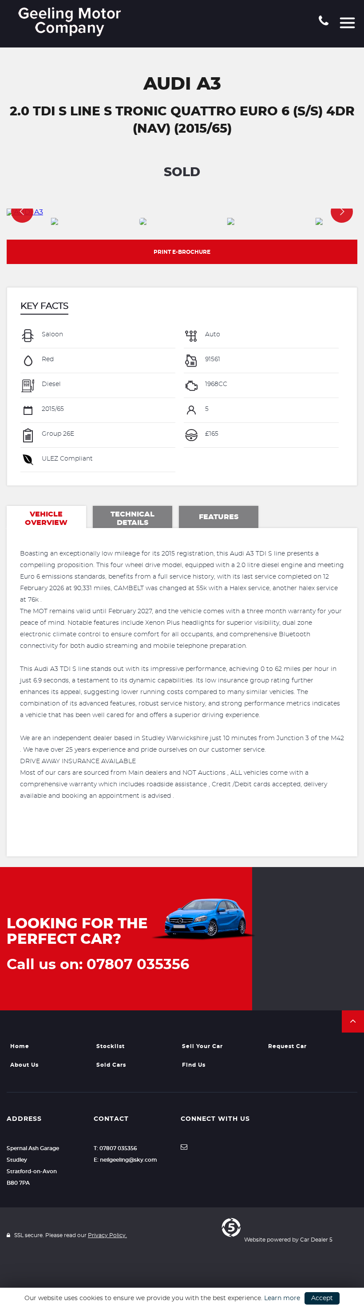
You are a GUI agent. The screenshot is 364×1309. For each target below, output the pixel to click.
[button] (353, 1021)
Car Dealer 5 (316, 1239)
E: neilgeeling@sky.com (125, 1160)
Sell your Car (202, 1046)
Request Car (287, 1046)
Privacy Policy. (107, 1235)
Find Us (194, 1065)
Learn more (282, 1298)
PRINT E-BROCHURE (182, 252)
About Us (24, 1065)
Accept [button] (322, 1298)
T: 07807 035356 (115, 1148)
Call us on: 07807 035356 (98, 965)
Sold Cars (111, 1065)
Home (19, 1046)
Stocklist (110, 1046)
